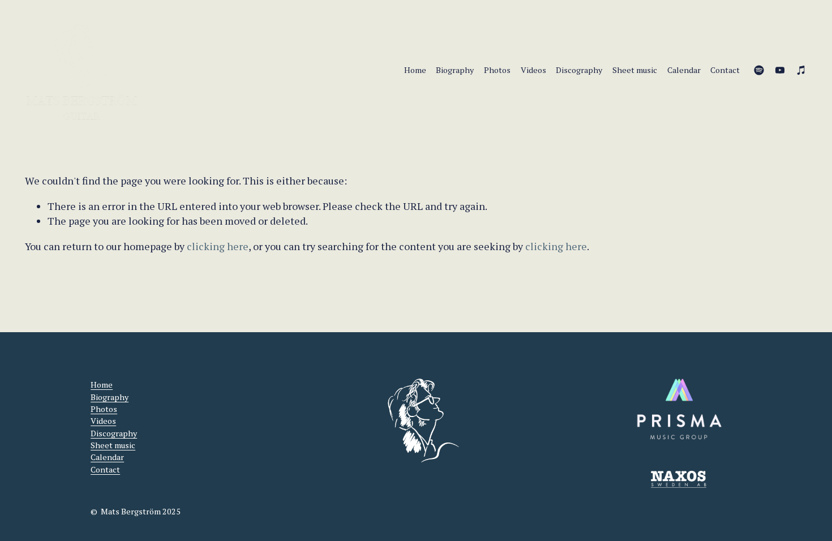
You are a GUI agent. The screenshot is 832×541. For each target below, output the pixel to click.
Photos (497, 70)
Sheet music (634, 70)
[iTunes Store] (801, 70)
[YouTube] (780, 70)
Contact (725, 70)
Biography (455, 70)
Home (415, 70)
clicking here (217, 246)
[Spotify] (759, 70)
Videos (533, 70)
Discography (579, 70)
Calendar (684, 70)
